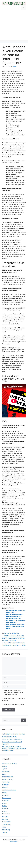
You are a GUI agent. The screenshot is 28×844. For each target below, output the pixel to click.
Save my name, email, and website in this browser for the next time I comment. (13, 692)
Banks (4, 774)
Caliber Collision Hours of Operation (13, 734)
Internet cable (6, 798)
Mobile (4, 806)
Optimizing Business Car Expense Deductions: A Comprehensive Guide (14, 616)
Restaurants (6, 814)
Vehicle (4, 832)
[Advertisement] (14, 26)
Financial (5, 787)
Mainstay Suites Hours (9, 736)
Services (5, 819)
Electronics (5, 784)
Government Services (9, 790)
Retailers (5, 816)
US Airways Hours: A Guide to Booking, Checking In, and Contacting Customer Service (14, 748)
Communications (7, 777)
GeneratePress (14, 841)
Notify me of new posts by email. (14, 704)
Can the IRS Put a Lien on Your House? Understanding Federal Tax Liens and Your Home (13, 638)
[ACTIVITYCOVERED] (14, 3)
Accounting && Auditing (11, 633)
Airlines (4, 766)
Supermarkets (6, 822)
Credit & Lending (7, 779)
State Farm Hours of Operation (12, 739)
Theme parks (6, 824)
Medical (4, 803)
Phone (4, 811)
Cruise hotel (6, 782)
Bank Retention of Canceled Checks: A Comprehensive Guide (15, 626)
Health (4, 792)
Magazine (5, 800)
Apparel (4, 769)
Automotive (5, 771)
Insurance (5, 795)
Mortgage (5, 808)
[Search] (23, 720)
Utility (4, 827)
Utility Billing (6, 830)
